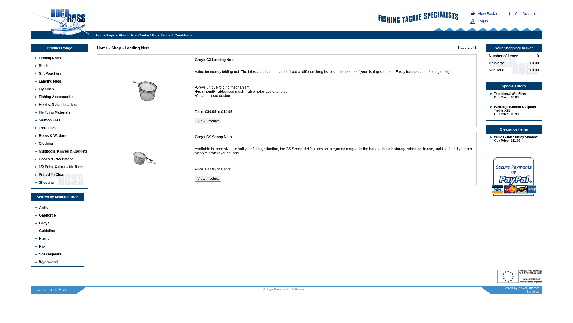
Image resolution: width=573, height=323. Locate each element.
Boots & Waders (53, 136)
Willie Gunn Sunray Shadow (516, 137)
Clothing (46, 143)
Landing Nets (50, 81)
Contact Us (147, 35)
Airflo (43, 207)
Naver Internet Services (528, 289)
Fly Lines (46, 89)
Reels (44, 66)
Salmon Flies (50, 120)
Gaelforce (47, 215)
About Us (126, 35)
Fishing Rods (50, 58)
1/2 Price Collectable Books (62, 167)
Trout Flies (47, 128)
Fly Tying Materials (54, 112)
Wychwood (48, 262)
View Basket (488, 14)
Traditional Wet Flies (510, 93)
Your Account (525, 14)
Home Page (105, 35)
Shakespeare (50, 254)
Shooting (46, 182)
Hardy (44, 239)
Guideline (47, 231)
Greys (44, 223)
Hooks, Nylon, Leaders (58, 105)
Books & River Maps (56, 159)
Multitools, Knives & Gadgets (63, 151)
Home (102, 48)
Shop (116, 48)
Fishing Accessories (56, 97)
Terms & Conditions (176, 35)
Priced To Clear (52, 175)
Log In (483, 21)
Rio (42, 246)
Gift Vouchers (50, 73)
